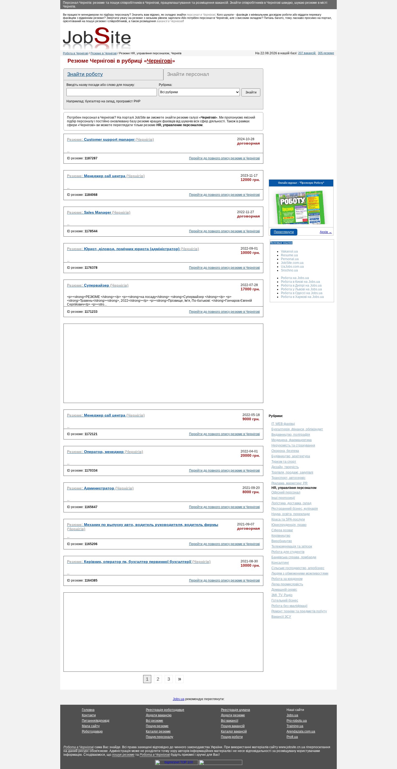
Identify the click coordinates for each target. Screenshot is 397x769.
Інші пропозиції (283, 498)
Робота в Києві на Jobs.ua (300, 282)
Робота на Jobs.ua (295, 278)
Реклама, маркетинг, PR (289, 483)
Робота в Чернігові (75, 53)
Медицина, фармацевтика (291, 440)
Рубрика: (165, 85)
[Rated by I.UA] (220, 764)
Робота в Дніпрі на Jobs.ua (301, 285)
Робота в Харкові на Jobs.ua (302, 297)
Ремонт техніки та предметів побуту (299, 611)
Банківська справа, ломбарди (293, 557)
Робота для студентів (287, 552)
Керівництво (280, 536)
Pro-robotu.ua (297, 721)
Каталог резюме (158, 731)
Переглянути (284, 232)
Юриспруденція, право (289, 525)
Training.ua (295, 726)
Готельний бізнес (284, 600)
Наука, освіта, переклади (290, 514)
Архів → (326, 232)
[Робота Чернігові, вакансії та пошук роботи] (97, 38)
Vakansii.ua (289, 251)
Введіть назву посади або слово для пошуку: (100, 85)
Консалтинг (280, 563)
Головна (88, 710)
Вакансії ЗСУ (281, 617)
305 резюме (326, 53)
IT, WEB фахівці (283, 424)
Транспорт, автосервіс (288, 478)
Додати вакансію (158, 715)
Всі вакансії (229, 721)
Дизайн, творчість (285, 467)
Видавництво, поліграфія (290, 434)
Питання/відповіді (95, 721)
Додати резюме (233, 715)
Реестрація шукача (235, 710)
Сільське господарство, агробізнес (297, 568)
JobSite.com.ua (292, 263)
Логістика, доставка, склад (291, 503)
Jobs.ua (178, 699)
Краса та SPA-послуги (288, 519)
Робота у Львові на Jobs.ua (301, 289)
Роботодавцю (92, 731)
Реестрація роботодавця (165, 710)
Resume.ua (289, 255)
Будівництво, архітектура (290, 456)
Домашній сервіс (284, 590)
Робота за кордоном (286, 579)
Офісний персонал (285, 492)
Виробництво (281, 541)
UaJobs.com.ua (292, 266)
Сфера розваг (282, 530)
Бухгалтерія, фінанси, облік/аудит (297, 429)
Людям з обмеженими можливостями (299, 573)
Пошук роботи (232, 737)
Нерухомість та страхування (293, 445)
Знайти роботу (85, 74)
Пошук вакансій (233, 726)
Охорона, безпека (285, 451)
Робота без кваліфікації (289, 606)
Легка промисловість (287, 584)
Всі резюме (154, 721)
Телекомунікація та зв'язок (291, 546)
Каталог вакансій (234, 731)
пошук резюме (123, 755)
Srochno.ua (289, 270)
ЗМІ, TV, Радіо (281, 595)
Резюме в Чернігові (103, 53)
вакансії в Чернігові (170, 21)
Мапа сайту (91, 726)
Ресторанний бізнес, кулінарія (294, 509)
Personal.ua (290, 259)
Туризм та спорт (283, 462)
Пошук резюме (157, 726)
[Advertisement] (163, 365)
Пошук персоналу (159, 737)
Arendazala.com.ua (301, 731)
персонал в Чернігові (201, 14)
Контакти (89, 715)
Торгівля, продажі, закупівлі (292, 472)
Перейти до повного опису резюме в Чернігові (224, 158)
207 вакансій (306, 53)
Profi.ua (292, 737)
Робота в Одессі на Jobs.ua (301, 293)
